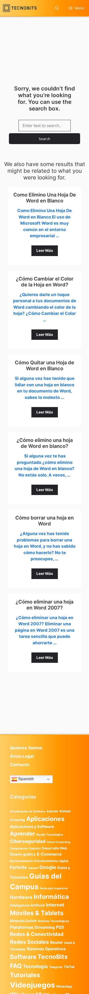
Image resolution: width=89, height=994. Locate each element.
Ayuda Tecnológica (49, 834)
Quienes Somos (26, 747)
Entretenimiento (21, 861)
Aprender (22, 833)
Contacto (19, 764)
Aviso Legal (22, 756)
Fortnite (18, 867)
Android (52, 811)
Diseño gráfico (23, 854)
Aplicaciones (45, 818)
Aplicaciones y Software (32, 826)
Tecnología (35, 966)
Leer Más (44, 250)
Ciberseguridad (27, 841)
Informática (51, 896)
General (33, 868)
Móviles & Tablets (37, 913)
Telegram (56, 967)
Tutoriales (25, 975)
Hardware (21, 897)
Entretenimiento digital (51, 861)
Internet (55, 905)
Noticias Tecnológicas (53, 921)
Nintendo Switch (23, 921)
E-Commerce (49, 854)
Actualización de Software (27, 811)
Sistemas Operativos (46, 949)
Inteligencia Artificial (27, 905)
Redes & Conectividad (37, 934)
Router (56, 942)
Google (47, 867)
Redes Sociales (29, 942)
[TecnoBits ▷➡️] (19, 8)
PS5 (60, 927)
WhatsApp (64, 986)
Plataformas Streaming (32, 927)
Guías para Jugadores (54, 888)
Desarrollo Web (54, 848)
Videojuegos (32, 985)
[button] (57, 8)
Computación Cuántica (25, 848)
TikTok (69, 967)
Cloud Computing (58, 842)
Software (23, 956)
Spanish (25, 779)
